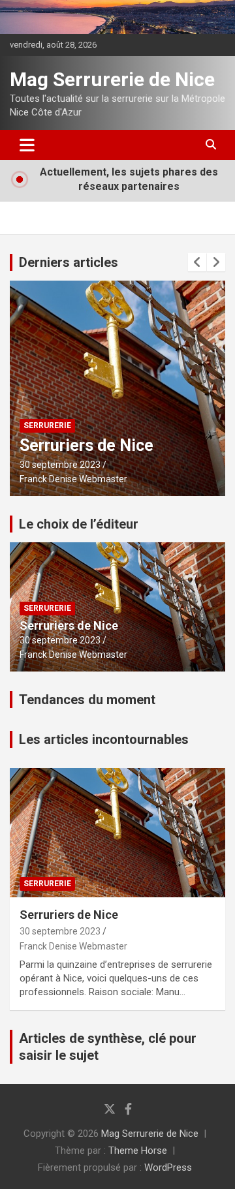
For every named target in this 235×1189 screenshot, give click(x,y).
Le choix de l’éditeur (78, 524)
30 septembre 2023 (60, 464)
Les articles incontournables (104, 739)
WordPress (168, 1167)
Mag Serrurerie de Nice (112, 79)
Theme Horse (137, 1150)
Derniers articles (68, 262)
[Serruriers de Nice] (117, 832)
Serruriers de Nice (86, 445)
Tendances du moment (87, 699)
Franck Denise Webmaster (73, 479)
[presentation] (197, 262)
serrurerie (47, 425)
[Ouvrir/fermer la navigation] (27, 145)
